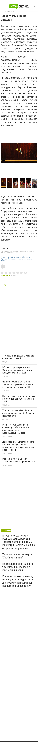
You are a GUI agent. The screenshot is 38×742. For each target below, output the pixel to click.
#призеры (4, 259)
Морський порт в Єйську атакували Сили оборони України (18, 460)
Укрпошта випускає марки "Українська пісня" (17, 556)
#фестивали (26, 257)
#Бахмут (3, 257)
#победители (12, 259)
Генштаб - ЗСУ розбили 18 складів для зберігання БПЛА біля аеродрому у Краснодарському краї (17, 428)
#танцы (3, 261)
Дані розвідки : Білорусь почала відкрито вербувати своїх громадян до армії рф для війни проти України (18, 445)
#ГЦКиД (10, 257)
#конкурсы (17, 257)
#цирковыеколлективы (25, 259)
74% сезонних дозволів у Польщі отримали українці (18, 357)
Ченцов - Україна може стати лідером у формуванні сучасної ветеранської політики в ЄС (17, 384)
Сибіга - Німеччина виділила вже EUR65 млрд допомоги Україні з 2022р (18, 399)
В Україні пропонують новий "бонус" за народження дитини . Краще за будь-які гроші (18, 370)
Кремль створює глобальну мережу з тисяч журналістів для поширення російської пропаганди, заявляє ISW (18, 581)
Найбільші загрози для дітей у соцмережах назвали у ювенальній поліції (18, 567)
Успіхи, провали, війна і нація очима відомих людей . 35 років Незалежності (18, 413)
